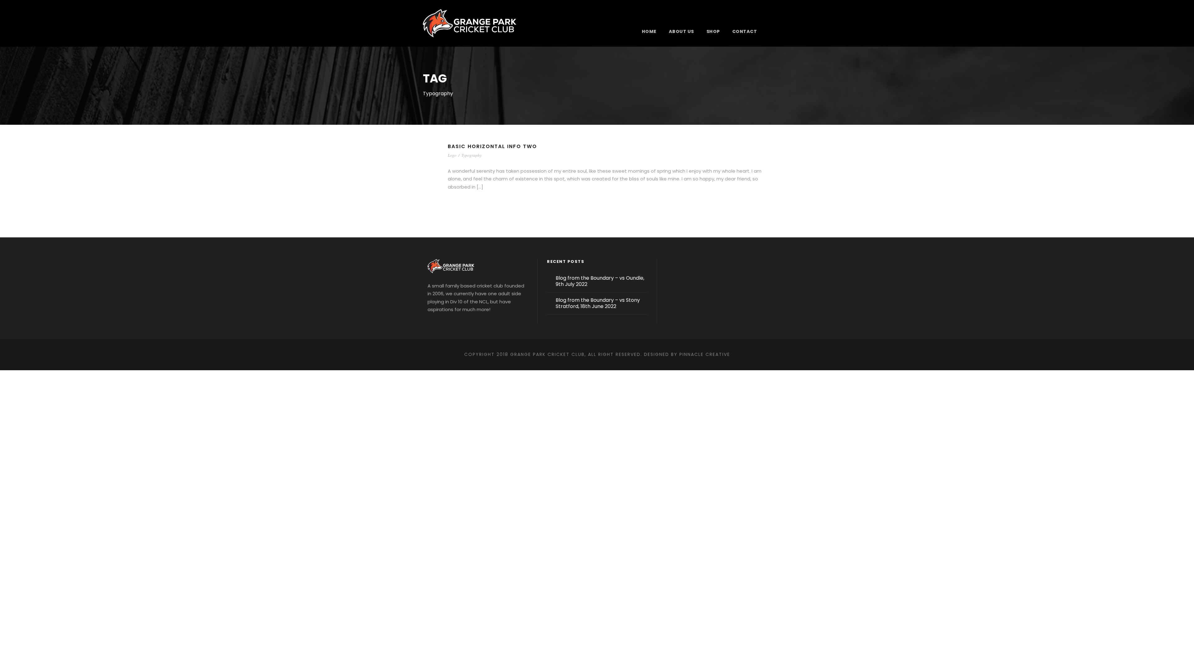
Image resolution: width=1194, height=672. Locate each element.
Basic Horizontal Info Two (492, 146)
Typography (471, 155)
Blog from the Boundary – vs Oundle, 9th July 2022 (600, 281)
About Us (681, 31)
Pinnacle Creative (704, 354)
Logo (452, 155)
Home (649, 31)
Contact (744, 31)
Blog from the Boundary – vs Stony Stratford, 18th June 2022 (598, 303)
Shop (713, 31)
